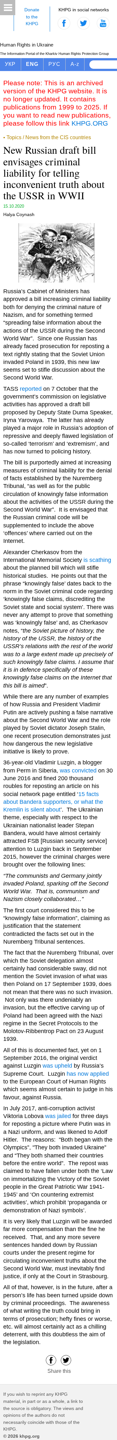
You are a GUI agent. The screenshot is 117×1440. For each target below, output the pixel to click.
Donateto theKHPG (31, 16)
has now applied (88, 1074)
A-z (75, 64)
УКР (10, 64)
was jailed (58, 1116)
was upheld (57, 1065)
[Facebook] (51, 1359)
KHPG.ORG (90, 123)
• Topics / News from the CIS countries (47, 137)
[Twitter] (65, 1359)
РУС (54, 64)
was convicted (78, 770)
